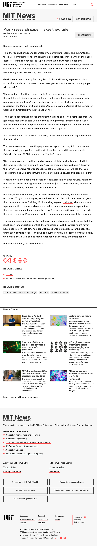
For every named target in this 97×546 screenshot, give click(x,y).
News (57, 519)
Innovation (63, 5)
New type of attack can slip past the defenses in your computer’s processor (33, 346)
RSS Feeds (54, 471)
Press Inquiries (56, 467)
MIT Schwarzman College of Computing (24, 453)
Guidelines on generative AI (25, 499)
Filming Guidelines (12, 471)
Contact (54, 535)
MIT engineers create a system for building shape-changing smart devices (79, 346)
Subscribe (65, 19)
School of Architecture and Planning (23, 435)
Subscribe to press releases (72, 482)
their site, (68, 202)
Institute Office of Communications (76, 425)
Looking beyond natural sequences (80, 317)
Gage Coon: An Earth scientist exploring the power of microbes (33, 318)
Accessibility (32, 538)
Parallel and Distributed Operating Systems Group (47, 105)
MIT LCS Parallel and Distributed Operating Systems (30, 278)
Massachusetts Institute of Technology (36, 529)
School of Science (14, 450)
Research (52, 5)
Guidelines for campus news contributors (71, 490)
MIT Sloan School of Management (22, 446)
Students (44, 292)
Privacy (23, 538)
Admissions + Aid (27, 519)
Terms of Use (9, 467)
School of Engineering (16, 438)
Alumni (23, 523)
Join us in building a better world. (79, 519)
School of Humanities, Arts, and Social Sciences (28, 442)
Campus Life (43, 519)
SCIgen (9, 274)
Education (41, 5)
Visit (22, 535)
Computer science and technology (20, 292)
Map (26, 535)
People (39, 535)
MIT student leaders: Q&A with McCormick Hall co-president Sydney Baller (34, 373)
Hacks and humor (60, 292)
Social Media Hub (46, 538)
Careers (46, 535)
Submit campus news (25, 490)
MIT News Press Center (60, 463)
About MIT (42, 523)
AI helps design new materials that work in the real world (81, 373)
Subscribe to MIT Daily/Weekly (25, 482)
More (75, 5)
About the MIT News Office (16, 463)
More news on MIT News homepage (20, 397)
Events (32, 535)
